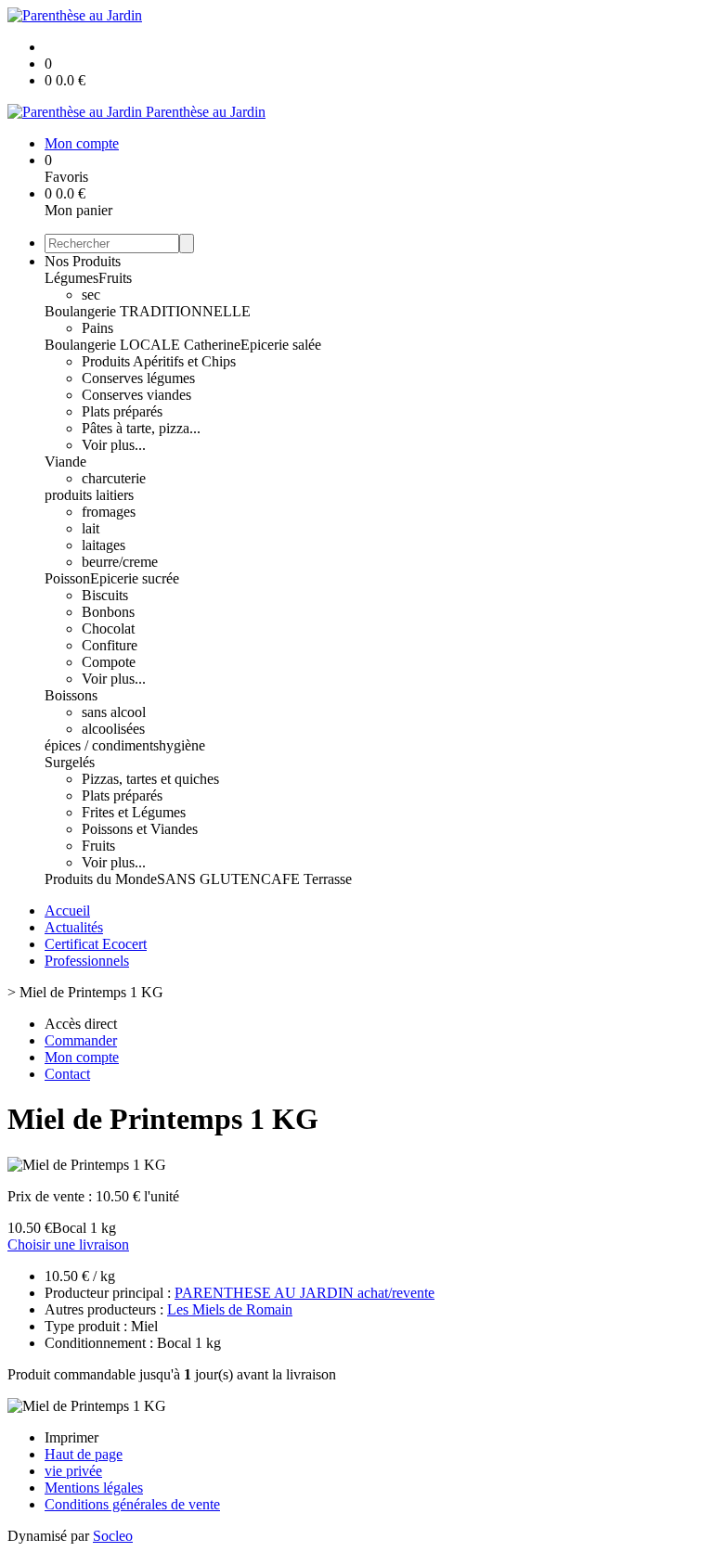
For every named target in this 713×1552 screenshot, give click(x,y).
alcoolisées (113, 729)
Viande (65, 461)
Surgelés (70, 762)
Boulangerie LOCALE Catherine (142, 345)
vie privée (73, 1471)
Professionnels (87, 960)
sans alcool (114, 712)
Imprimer (71, 1437)
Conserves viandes (136, 395)
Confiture (109, 645)
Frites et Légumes (134, 812)
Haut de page (84, 1454)
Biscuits (105, 595)
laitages (103, 545)
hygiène (182, 745)
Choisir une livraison (68, 1244)
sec (91, 294)
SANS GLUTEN (209, 879)
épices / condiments (102, 745)
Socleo (113, 1536)
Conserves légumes (138, 378)
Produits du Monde (101, 879)
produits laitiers (89, 495)
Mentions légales (94, 1487)
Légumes (71, 278)
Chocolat (108, 628)
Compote (109, 662)
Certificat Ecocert (96, 944)
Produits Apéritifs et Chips (159, 361)
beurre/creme (120, 562)
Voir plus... (114, 445)
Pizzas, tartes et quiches (150, 779)
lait (90, 528)
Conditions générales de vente (132, 1504)
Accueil (67, 910)
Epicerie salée (280, 345)
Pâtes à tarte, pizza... (141, 428)
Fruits (115, 278)
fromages (109, 511)
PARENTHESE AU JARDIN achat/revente (304, 1293)
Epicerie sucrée (134, 578)
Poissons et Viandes (140, 829)
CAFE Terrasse (306, 879)
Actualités (74, 927)
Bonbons (108, 612)
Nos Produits (83, 261)
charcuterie (114, 478)
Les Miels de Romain (229, 1309)
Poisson (67, 578)
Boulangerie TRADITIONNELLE (148, 311)
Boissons (71, 695)
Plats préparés (122, 411)
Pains (97, 328)
